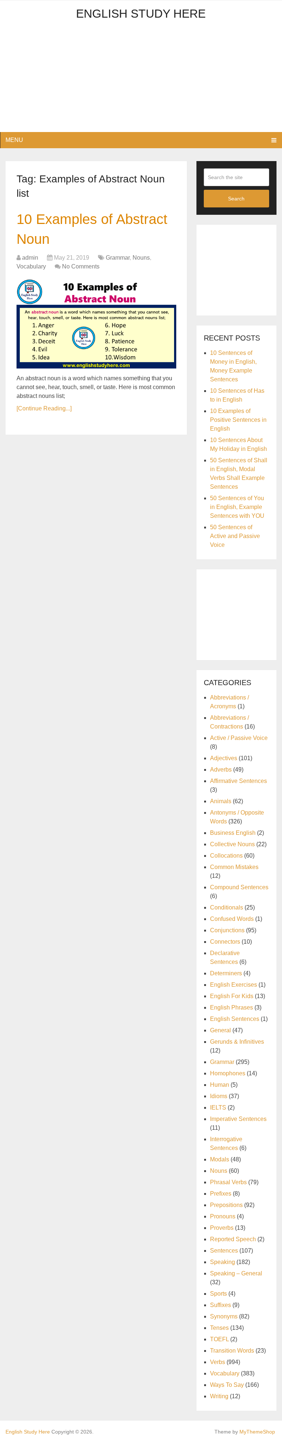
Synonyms (224, 1316)
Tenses (219, 1328)
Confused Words (232, 919)
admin (30, 257)
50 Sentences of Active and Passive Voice (235, 536)
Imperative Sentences (238, 1119)
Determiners (226, 973)
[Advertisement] (141, 80)
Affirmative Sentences (238, 781)
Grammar (118, 257)
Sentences (224, 1250)
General (220, 1030)
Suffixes (220, 1305)
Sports (218, 1293)
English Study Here (141, 13)
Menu (14, 140)
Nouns (141, 257)
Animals (220, 801)
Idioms (218, 1096)
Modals (219, 1159)
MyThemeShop (257, 1432)
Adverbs (221, 769)
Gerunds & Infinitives (237, 1042)
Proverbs (222, 1228)
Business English (233, 833)
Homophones (227, 1073)
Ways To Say (227, 1385)
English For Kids (231, 996)
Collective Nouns (232, 844)
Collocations (226, 855)
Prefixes (220, 1193)
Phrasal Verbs (228, 1182)
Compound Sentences (239, 887)
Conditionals (226, 907)
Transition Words (232, 1350)
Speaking (222, 1262)
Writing (219, 1396)
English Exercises (233, 985)
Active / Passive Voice (239, 738)
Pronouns (222, 1216)
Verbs (217, 1362)
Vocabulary (31, 266)
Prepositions (226, 1205)
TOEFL (219, 1339)
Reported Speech (233, 1239)
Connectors (225, 942)
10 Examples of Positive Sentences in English (238, 420)
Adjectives (223, 758)
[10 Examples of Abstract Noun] (96, 323)
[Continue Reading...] (44, 408)
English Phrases (231, 1007)
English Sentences (234, 1019)
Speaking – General (236, 1273)
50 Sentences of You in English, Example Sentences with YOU (237, 507)
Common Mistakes (234, 867)
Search (236, 199)
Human (219, 1085)
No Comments (81, 266)
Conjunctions (227, 930)
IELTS (218, 1107)
